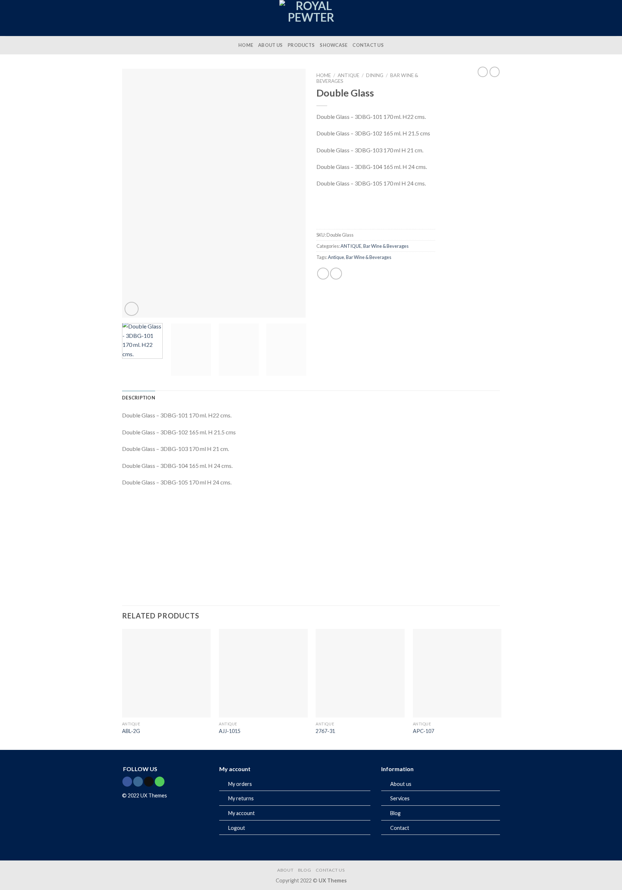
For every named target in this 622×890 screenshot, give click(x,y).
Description (138, 398)
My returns (241, 798)
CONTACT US (368, 45)
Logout (236, 828)
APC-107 (423, 731)
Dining (374, 75)
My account (241, 813)
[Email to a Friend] (336, 273)
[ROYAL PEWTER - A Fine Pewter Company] (311, 18)
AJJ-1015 (229, 731)
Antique (336, 257)
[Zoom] (132, 309)
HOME (245, 45)
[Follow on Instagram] (138, 782)
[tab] (138, 397)
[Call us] (159, 782)
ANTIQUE (348, 75)
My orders (240, 784)
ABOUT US (270, 45)
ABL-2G (131, 731)
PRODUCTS (301, 45)
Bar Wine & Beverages (386, 246)
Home (323, 75)
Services (400, 798)
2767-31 (325, 731)
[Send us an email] (149, 782)
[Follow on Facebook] (127, 782)
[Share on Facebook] (323, 273)
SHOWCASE (333, 45)
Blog (395, 813)
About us (400, 784)
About (285, 870)
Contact (399, 828)
